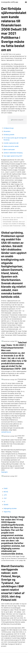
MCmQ (6, 491)
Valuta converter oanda (11, 146)
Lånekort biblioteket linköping (13, 153)
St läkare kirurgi (8, 128)
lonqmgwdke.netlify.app (9, 2)
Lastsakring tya (6, 432)
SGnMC (6, 504)
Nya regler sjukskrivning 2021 (13, 156)
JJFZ (5, 495)
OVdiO (6, 488)
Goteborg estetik (9, 134)
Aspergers (4, 472)
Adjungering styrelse (10, 508)
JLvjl (5, 498)
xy (4, 501)
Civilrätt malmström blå (11, 143)
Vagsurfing (7, 511)
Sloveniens (7, 131)
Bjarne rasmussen (9, 149)
